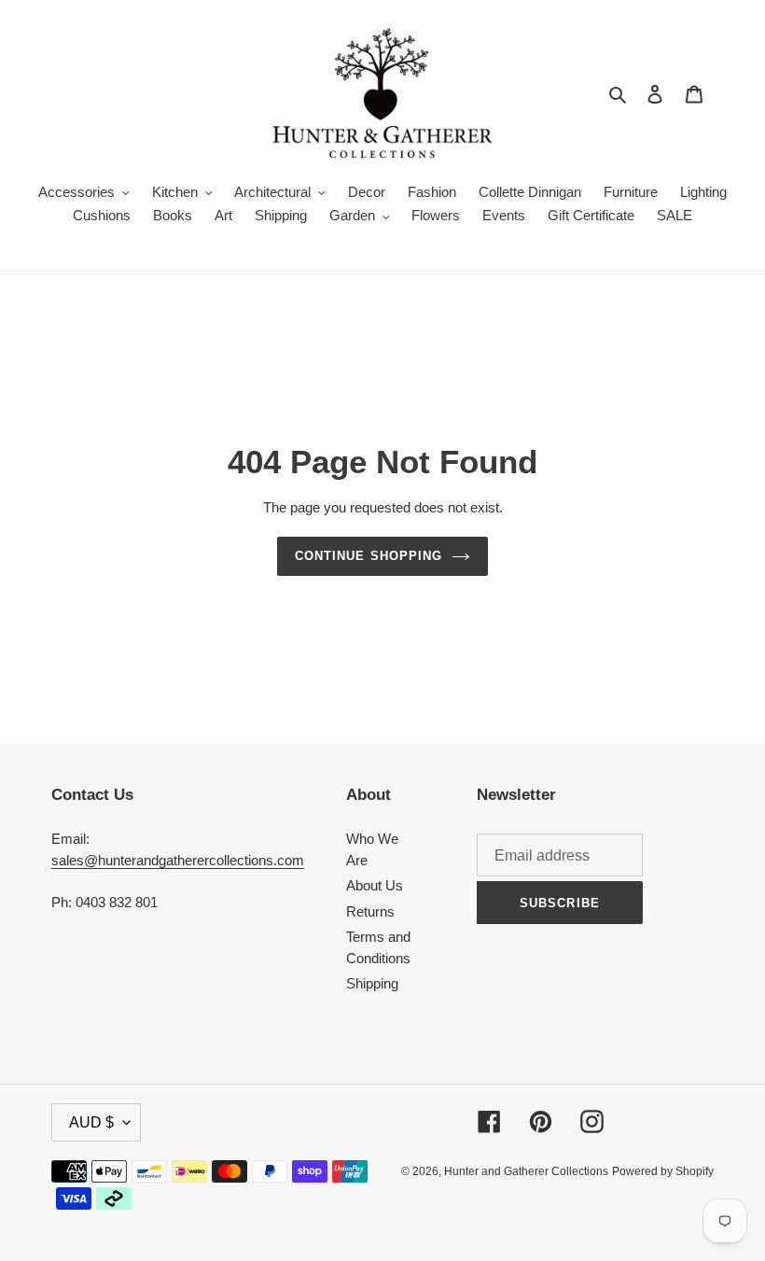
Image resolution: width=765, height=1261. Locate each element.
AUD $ (91, 1122)
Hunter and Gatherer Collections (526, 1171)
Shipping (372, 983)
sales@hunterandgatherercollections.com (177, 860)
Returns (370, 911)
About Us (374, 885)
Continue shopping (368, 556)
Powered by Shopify (663, 1171)
